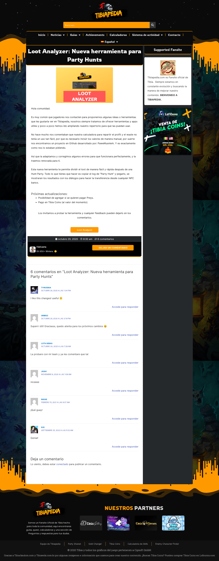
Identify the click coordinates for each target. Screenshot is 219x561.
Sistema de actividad (145, 35)
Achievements (95, 35)
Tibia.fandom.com (24, 555)
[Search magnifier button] (152, 25)
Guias (73, 35)
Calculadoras (118, 35)
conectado (62, 464)
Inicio (41, 35)
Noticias (56, 35)
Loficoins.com (207, 555)
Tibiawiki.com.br (45, 555)
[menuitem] (109, 41)
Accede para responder (125, 306)
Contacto (174, 35)
